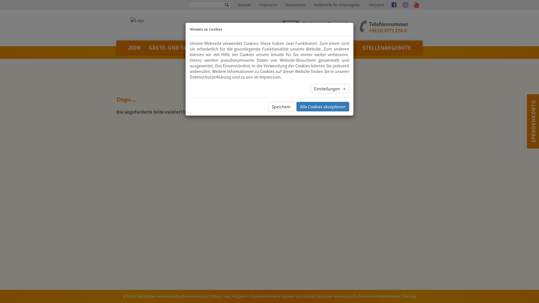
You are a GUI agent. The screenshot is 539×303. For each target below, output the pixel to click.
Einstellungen (327, 88)
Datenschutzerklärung (210, 77)
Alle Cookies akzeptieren (323, 106)
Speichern (281, 106)
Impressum (269, 77)
